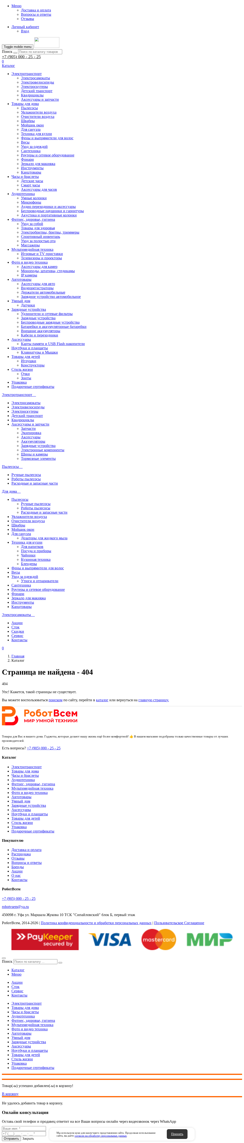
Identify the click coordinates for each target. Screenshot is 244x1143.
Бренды (17, 867)
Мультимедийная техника (32, 249)
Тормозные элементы (38, 458)
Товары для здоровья (38, 228)
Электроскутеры (34, 87)
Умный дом (20, 301)
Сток (15, 627)
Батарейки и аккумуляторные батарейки (53, 327)
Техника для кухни (36, 134)
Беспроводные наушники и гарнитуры (52, 211)
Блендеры (29, 564)
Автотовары (21, 279)
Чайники (28, 555)
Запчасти (28, 428)
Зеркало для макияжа (38, 164)
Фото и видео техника (29, 262)
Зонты (26, 378)
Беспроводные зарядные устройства (50, 322)
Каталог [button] (8, 66)
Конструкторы (33, 365)
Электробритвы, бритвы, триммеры (50, 232)
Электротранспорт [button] (17, 395)
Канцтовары (31, 172)
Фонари (27, 159)
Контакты (19, 640)
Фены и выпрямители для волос (47, 138)
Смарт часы (30, 185)
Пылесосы (29, 108)
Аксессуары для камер (39, 267)
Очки (25, 374)
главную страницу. (153, 700)
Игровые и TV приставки (42, 254)
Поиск (7, 52)
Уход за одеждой (34, 147)
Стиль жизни (22, 369)
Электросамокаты (35, 78)
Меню (16, 6)
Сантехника (31, 151)
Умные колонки (34, 198)
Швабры (28, 121)
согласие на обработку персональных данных (101, 1135)
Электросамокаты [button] (17, 615)
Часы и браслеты (25, 177)
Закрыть (28, 1138)
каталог (102, 700)
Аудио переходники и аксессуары (48, 207)
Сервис (17, 636)
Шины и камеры (34, 454)
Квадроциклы (32, 95)
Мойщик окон (32, 125)
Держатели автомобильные (43, 292)
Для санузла (31, 129)
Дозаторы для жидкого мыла (44, 538)
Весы (25, 142)
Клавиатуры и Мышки (39, 352)
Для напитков (32, 547)
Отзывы (27, 19)
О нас (16, 875)
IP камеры (29, 275)
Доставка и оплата (36, 10)
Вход (25, 31)
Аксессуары (21, 339)
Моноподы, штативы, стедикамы (48, 271)
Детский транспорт (36, 91)
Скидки (17, 631)
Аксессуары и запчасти (40, 99)
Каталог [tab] (18, 970)
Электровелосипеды (37, 82)
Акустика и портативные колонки (49, 215)
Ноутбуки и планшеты (29, 348)
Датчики (28, 305)
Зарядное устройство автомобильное (51, 297)
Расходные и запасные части (34, 483)
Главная (17, 656)
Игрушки (28, 361)
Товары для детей (25, 357)
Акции (17, 623)
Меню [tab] (16, 974)
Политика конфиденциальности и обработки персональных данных (96, 923)
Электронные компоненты (42, 450)
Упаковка (19, 382)
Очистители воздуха (37, 117)
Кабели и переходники (39, 335)
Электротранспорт (26, 74)
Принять (177, 1134)
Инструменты (32, 168)
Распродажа (21, 854)
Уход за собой (32, 224)
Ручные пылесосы (26, 475)
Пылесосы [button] (11, 467)
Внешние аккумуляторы (40, 331)
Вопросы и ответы (36, 14)
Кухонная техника (36, 559)
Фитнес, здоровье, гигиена (33, 219)
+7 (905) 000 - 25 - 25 (21, 56)
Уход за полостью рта (38, 241)
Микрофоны (31, 202)
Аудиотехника (23, 194)
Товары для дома (25, 104)
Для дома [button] (10, 491)
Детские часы (32, 181)
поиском (55, 700)
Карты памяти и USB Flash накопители (53, 344)
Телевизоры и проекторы (41, 258)
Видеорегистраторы (37, 288)
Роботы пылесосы (26, 479)
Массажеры (30, 245)
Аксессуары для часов (39, 189)
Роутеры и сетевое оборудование (47, 155)
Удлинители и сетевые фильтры (47, 314)
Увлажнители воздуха (38, 112)
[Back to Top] (4, 958)
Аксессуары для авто (38, 284)
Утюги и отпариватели (39, 581)
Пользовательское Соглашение (179, 923)
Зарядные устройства (28, 309)
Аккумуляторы (33, 441)
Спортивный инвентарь (40, 237)
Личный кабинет (25, 27)
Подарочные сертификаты (32, 387)
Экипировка (31, 433)
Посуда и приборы (36, 551)
